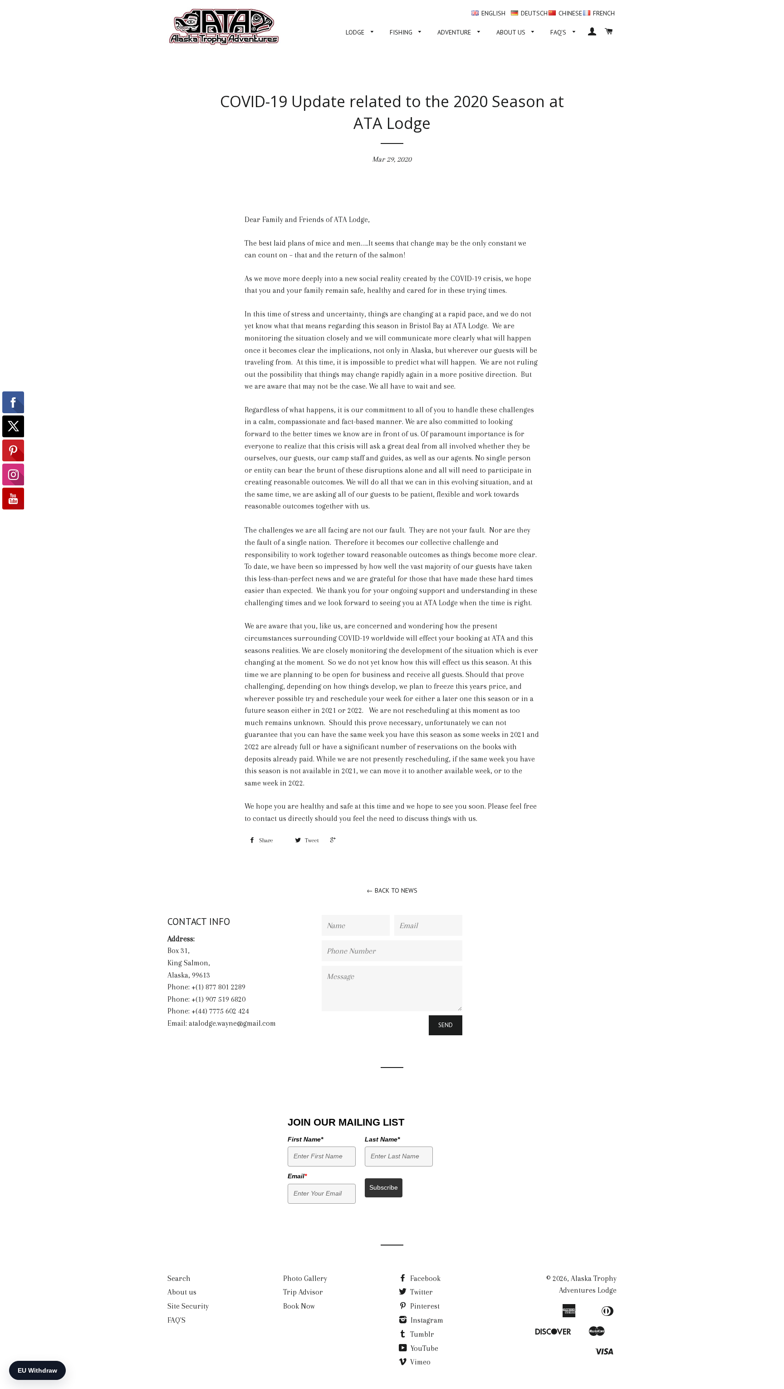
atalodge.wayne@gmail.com (232, 1023)
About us (511, 32)
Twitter (420, 1292)
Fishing (402, 32)
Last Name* (382, 1139)
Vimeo (419, 1362)
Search (179, 1278)
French (604, 13)
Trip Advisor (303, 1292)
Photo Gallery (305, 1278)
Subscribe (383, 1187)
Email (297, 1176)
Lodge (356, 32)
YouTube (423, 1348)
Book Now (299, 1306)
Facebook (424, 1278)
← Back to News (392, 890)
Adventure (455, 32)
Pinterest (424, 1306)
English (493, 13)
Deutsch (534, 13)
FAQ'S (559, 32)
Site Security (188, 1306)
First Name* (305, 1139)
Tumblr (421, 1334)
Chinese (570, 13)
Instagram (426, 1320)
